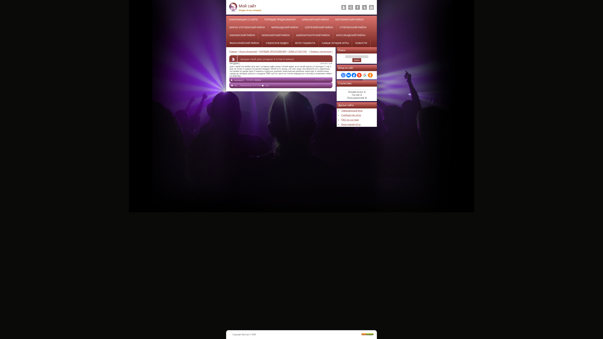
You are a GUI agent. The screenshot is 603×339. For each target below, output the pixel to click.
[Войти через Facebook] (354, 75)
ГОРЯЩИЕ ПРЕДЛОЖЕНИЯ (272, 51)
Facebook (357, 7)
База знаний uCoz (351, 124)
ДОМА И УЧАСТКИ (297, 51)
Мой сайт (247, 6)
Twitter (364, 7)
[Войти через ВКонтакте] (348, 75)
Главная (233, 51)
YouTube (371, 7)
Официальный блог (352, 110)
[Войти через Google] (364, 75)
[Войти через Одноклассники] (370, 75)
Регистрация (343, 7)
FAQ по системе (350, 120)
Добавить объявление (320, 51)
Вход (350, 7)
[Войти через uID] (343, 75)
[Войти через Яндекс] (359, 75)
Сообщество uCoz (351, 115)
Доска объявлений (248, 51)
